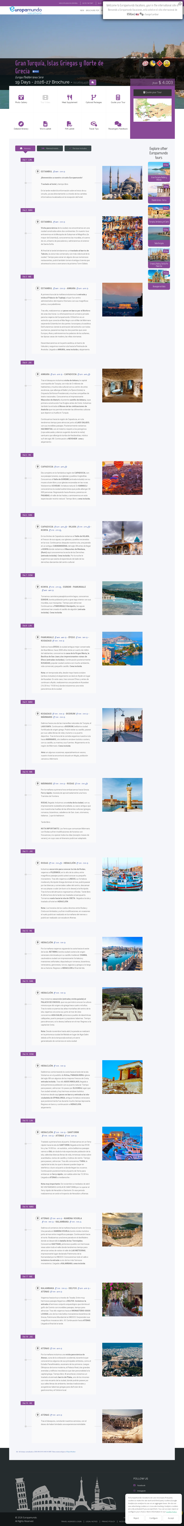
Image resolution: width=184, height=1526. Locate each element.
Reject (136, 1518)
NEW (82, 10)
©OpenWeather (71, 1451)
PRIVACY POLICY (108, 1521)
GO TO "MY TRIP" (87, 3)
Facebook (141, 1485)
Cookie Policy (171, 1511)
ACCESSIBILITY (125, 1521)
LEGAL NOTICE (92, 1521)
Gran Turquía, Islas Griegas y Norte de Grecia (59, 66)
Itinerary (27, 148)
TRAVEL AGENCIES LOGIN (71, 1521)
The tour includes (79, 148)
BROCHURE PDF (92, 10)
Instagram (141, 1491)
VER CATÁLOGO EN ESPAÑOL (68, 3)
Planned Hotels (52, 148)
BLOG (100, 3)
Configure (153, 1518)
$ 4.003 (163, 82)
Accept (171, 1518)
